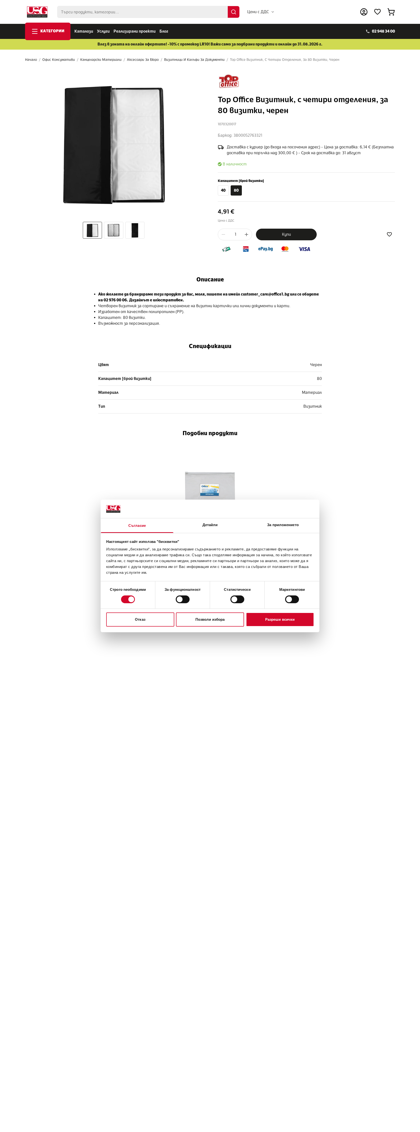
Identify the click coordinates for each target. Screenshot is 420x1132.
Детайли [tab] (210, 525)
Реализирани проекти (135, 31)
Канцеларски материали (101, 60)
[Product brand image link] (229, 81)
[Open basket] (391, 12)
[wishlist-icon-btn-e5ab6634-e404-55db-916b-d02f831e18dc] (389, 234)
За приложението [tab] (283, 525)
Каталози (83, 31)
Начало (31, 60)
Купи (286, 234)
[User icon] (364, 12)
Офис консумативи (58, 60)
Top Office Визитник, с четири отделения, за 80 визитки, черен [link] (284, 60)
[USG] (37, 12)
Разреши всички (280, 620)
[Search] (233, 12)
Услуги (103, 31)
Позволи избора (210, 620)
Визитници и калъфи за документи (194, 60)
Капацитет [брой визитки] (241, 181)
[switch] (183, 599)
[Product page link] (210, 490)
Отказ (140, 620)
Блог (163, 31)
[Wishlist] (377, 12)
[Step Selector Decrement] (223, 234)
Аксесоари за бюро (143, 60)
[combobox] (261, 12)
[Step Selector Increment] (246, 234)
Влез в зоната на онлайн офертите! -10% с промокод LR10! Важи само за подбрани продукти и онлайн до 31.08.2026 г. (210, 44)
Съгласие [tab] (137, 526)
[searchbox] (148, 12)
